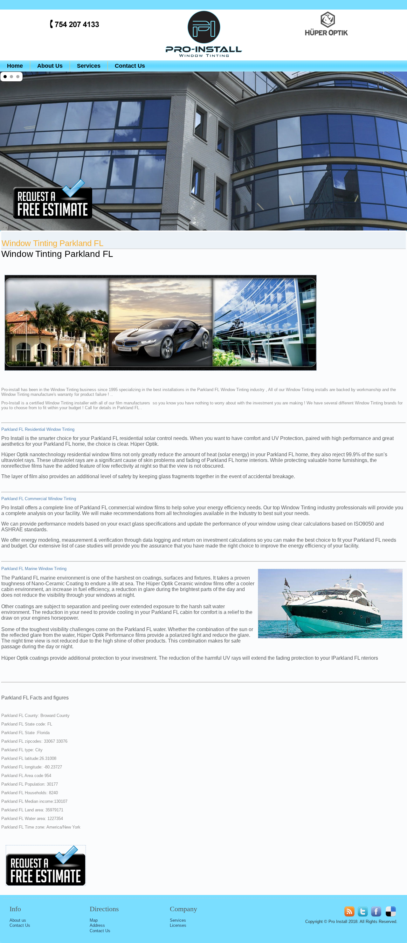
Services (88, 66)
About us (18, 920)
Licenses (178, 925)
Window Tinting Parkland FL (52, 243)
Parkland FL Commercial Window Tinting (38, 498)
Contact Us (130, 66)
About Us (50, 66)
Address (97, 925)
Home (15, 66)
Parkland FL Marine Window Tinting (33, 568)
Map (94, 920)
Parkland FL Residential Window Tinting (37, 429)
